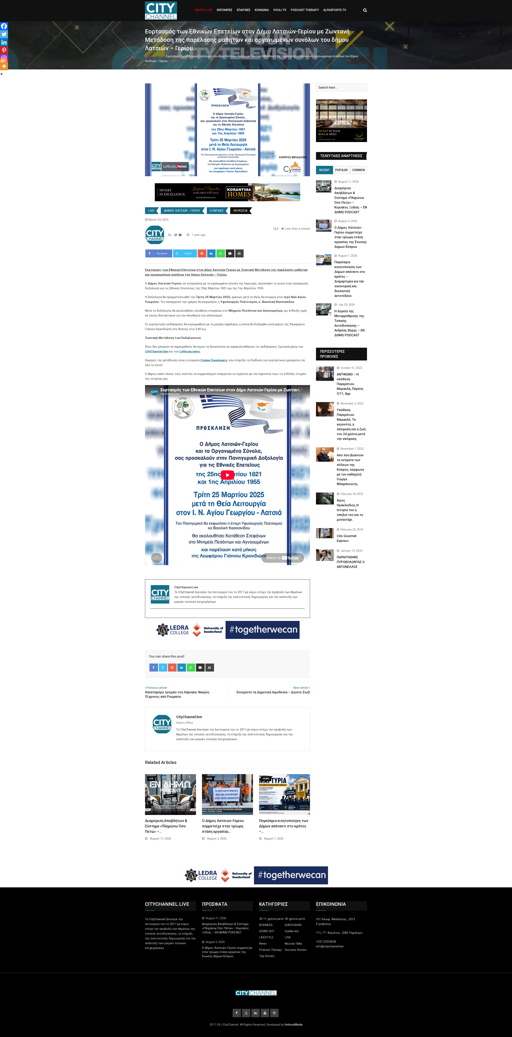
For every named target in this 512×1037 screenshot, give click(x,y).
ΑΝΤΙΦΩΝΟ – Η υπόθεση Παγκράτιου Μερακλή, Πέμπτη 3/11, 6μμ (350, 383)
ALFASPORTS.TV (334, 10)
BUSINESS (266, 925)
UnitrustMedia (294, 1024)
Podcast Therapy (270, 950)
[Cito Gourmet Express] (325, 533)
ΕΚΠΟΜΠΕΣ (224, 10)
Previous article (157, 688)
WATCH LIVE (203, 10)
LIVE (161, 56)
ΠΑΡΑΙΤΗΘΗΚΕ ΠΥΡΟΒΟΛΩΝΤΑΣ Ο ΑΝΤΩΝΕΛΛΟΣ (351, 562)
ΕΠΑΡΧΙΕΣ (243, 10)
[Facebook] (4, 26)
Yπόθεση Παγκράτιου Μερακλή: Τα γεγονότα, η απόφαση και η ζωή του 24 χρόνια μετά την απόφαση (351, 424)
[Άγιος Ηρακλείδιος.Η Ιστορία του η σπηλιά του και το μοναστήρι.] (325, 498)
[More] (4, 66)
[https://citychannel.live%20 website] (175, 235)
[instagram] (152, 616)
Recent (324, 170)
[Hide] (1, 74)
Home (152, 56)
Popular (341, 170)
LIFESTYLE (266, 937)
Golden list (292, 931)
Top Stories (266, 956)
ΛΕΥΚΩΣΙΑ (240, 210)
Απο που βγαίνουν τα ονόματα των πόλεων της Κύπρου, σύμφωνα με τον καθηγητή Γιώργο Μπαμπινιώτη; (350, 469)
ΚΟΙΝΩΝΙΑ (262, 10)
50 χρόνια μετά (295, 919)
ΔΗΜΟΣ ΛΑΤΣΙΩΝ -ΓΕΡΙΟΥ (182, 210)
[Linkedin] (4, 42)
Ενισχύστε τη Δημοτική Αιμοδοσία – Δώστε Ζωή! (273, 692)
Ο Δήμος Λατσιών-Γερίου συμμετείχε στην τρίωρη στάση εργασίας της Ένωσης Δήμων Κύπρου (350, 237)
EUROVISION (293, 925)
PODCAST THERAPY (305, 10)
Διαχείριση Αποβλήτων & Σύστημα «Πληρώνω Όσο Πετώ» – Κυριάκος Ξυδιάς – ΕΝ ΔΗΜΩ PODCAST (225, 928)
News (263, 943)
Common (358, 170)
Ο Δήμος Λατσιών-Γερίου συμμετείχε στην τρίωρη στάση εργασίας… (223, 826)
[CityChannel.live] (180, 235)
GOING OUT (266, 931)
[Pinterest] (4, 50)
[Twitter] (4, 34)
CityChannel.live (189, 717)
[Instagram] (4, 58)
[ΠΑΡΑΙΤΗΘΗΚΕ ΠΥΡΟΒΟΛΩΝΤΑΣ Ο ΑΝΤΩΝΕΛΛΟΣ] (325, 555)
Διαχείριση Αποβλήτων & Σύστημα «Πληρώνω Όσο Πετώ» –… (166, 826)
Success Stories (295, 950)
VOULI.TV (279, 10)
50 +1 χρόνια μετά (271, 919)
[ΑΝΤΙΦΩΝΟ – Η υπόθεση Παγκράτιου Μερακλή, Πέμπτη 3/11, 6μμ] (325, 373)
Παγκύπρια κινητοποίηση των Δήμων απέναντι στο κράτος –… (283, 826)
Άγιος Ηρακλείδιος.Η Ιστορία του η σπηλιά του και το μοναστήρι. (350, 510)
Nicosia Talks (293, 943)
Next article (300, 688)
